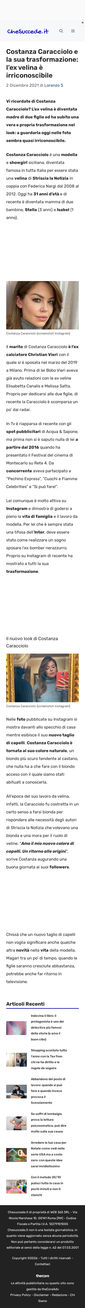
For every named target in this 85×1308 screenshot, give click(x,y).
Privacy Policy (20, 1295)
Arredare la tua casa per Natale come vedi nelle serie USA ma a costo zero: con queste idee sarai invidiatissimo (48, 1154)
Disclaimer (41, 1295)
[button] (61, 31)
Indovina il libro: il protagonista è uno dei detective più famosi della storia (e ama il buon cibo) (47, 1027)
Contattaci (42, 1264)
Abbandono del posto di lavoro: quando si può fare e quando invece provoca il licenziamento (48, 1091)
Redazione (59, 1295)
